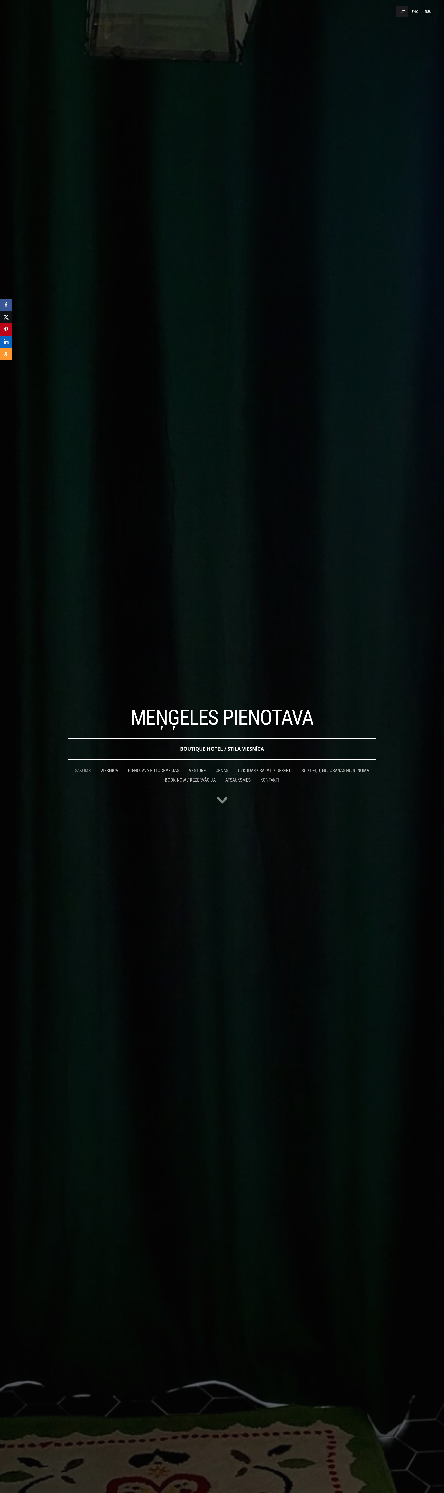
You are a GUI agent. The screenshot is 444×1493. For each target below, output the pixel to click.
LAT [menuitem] (402, 11)
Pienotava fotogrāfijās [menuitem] (153, 770)
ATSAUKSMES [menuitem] (238, 780)
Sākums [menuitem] (83, 770)
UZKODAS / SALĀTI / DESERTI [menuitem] (265, 770)
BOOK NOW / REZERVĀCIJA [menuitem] (190, 780)
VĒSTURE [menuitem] (197, 770)
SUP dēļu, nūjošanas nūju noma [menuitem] (335, 770)
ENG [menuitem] (415, 11)
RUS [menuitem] (428, 11)
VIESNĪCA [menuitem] (109, 770)
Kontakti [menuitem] (269, 780)
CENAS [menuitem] (222, 770)
